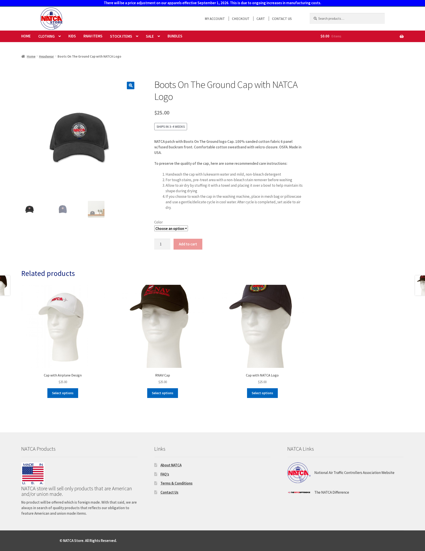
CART (261, 18)
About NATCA (171, 465)
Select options (62, 393)
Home (26, 36)
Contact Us (169, 492)
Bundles (175, 36)
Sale (150, 36)
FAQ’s (164, 474)
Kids (72, 36)
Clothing (46, 36)
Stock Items (121, 36)
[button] (130, 85)
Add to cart (188, 244)
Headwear (46, 56)
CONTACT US (282, 18)
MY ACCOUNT (215, 18)
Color (158, 222)
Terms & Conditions (176, 483)
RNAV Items (92, 36)
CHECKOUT (240, 18)
